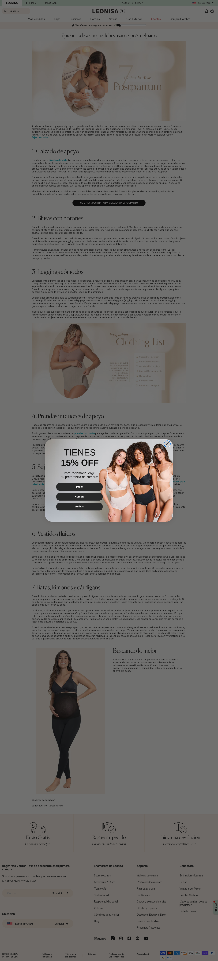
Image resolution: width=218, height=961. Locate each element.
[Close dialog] (167, 444)
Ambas (79, 506)
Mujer (79, 486)
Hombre (79, 496)
